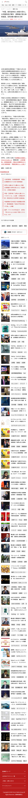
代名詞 (18, 551)
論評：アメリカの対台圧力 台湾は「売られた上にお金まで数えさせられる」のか (14, 212)
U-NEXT (13, 635)
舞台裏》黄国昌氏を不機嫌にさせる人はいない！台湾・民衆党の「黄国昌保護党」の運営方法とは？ (18, 619)
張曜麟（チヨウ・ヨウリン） (16, 19)
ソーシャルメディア (16, 698)
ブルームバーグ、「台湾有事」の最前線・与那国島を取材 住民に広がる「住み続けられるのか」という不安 (18, 557)
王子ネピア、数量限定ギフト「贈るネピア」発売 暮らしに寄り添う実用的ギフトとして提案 (18, 756)
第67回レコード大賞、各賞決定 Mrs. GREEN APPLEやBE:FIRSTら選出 (18, 578)
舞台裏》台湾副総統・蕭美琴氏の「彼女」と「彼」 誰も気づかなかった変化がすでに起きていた (18, 546)
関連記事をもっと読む (18, 164)
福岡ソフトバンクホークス (18, 572)
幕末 (25, 258)
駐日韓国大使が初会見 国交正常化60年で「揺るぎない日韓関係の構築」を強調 (18, 682)
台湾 (19, 342)
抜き (21, 258)
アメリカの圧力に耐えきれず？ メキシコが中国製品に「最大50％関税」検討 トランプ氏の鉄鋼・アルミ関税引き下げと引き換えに (18, 504)
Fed (24, 373)
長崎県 (13, 656)
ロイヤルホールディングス (18, 425)
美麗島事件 (24, 446)
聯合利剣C (14, 226)
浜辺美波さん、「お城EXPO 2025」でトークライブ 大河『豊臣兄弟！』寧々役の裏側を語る (18, 431)
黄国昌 (13, 624)
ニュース (8, 9)
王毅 (21, 247)
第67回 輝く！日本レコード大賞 (19, 583)
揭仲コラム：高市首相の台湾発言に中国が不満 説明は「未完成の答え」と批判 (18, 295)
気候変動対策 (20, 677)
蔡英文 (23, 551)
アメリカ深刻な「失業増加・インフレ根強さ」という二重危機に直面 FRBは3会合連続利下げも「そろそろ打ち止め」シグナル (18, 368)
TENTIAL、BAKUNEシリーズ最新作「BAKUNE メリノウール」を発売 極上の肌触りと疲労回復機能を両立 (18, 347)
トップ (2, 9)
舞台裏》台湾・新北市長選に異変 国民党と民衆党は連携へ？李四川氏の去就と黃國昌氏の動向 (18, 536)
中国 (23, 342)
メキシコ (13, 509)
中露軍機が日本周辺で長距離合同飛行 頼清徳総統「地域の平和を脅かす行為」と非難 (14, 204)
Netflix (13, 708)
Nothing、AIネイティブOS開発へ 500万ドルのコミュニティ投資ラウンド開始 (19, 609)
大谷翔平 (20, 268)
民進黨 (18, 446)
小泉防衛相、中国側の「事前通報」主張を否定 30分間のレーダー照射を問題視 (18, 588)
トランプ (22, 383)
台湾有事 (20, 562)
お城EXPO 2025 (15, 436)
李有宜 (18, 624)
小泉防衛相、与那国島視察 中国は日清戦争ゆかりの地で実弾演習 (13, 162)
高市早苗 (13, 300)
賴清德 (13, 446)
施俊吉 (18, 362)
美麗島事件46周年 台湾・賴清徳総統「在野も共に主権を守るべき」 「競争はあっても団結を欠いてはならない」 (19, 441)
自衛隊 (25, 562)
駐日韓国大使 (18, 687)
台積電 (13, 362)
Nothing (13, 331)
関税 (23, 509)
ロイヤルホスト (15, 645)
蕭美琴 (13, 551)
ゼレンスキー (14, 383)
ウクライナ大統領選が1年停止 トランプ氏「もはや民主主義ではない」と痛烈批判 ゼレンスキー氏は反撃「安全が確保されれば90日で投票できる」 (19, 378)
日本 (19, 279)
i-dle (26, 635)
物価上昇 (19, 750)
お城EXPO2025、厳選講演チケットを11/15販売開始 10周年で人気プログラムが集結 (19, 452)
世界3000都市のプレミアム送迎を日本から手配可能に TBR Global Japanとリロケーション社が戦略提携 (18, 316)
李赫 (12, 687)
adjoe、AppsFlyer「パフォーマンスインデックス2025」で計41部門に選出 (18, 714)
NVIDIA (19, 530)
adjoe (12, 719)
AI (18, 614)
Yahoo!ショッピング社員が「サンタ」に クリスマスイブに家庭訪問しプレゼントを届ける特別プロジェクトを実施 (18, 661)
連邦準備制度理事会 (16, 373)
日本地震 (13, 404)
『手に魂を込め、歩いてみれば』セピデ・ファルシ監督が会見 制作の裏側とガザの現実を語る (18, 473)
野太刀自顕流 (14, 258)
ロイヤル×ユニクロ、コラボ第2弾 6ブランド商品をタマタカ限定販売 (18, 420)
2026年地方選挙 (21, 541)
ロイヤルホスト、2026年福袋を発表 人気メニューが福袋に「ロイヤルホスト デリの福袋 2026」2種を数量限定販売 (18, 640)
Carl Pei (22, 614)
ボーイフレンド (21, 708)
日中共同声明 (21, 300)
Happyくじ (24, 310)
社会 (6, 5)
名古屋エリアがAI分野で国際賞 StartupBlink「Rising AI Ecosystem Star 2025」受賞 (18, 284)
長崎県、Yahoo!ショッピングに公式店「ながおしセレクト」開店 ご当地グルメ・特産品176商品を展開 (18, 651)
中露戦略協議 (14, 247)
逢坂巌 (25, 698)
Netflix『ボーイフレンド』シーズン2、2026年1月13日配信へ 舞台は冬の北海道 (18, 703)
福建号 (21, 226)
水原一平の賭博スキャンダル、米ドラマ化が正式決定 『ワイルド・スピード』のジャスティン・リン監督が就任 (18, 263)
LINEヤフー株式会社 (16, 666)
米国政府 (13, 279)
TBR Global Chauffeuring (18, 321)
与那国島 (13, 562)
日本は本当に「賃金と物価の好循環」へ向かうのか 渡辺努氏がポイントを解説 (18, 745)
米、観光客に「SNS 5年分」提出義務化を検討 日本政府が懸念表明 (19, 274)
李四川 (13, 541)
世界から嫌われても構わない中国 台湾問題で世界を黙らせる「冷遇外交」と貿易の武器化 (14, 187)
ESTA (23, 279)
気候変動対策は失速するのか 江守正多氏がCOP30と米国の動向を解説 (19, 672)
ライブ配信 (20, 635)
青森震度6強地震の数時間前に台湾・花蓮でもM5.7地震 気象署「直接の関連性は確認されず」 (18, 399)
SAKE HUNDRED (15, 604)
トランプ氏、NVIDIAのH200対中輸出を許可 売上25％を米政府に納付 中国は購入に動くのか (19, 525)
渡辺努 (13, 750)
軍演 (25, 226)
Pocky (20, 520)
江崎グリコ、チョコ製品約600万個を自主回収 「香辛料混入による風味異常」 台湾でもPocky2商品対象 (19, 515)
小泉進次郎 (19, 499)
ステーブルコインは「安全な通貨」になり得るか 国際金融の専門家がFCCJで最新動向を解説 (18, 389)
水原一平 (13, 268)
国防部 (8, 226)
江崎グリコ (14, 520)
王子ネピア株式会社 (16, 740)
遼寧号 (3, 226)
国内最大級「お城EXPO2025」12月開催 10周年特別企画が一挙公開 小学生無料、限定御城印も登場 (18, 462)
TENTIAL (13, 352)
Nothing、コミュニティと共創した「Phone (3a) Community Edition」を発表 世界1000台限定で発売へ (19, 326)
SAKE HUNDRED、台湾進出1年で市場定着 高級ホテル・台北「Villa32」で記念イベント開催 (18, 598)
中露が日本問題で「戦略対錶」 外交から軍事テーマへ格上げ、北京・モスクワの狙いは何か (19, 242)
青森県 (21, 488)
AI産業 (23, 362)
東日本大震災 (14, 488)
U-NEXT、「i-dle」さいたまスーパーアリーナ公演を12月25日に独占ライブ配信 (18, 630)
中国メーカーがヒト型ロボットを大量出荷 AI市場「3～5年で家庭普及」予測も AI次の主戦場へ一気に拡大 (18, 410)
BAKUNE (20, 352)
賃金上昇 (25, 750)
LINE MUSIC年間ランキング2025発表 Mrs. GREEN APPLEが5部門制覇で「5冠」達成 (18, 724)
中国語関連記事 (4, 172)
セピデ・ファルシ (16, 478)
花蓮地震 (20, 404)
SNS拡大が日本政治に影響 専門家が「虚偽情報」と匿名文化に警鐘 (18, 693)
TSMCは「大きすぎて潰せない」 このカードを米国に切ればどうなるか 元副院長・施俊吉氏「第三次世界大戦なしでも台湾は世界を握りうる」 (18, 357)
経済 (10, 5)
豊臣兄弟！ (24, 436)
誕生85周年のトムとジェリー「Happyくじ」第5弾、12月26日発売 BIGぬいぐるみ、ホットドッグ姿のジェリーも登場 (19, 305)
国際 (13, 5)
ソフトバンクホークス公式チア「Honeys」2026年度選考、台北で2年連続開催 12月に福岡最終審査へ (19, 567)
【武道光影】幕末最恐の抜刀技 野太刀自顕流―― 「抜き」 (19, 253)
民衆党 (23, 624)
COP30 (13, 677)
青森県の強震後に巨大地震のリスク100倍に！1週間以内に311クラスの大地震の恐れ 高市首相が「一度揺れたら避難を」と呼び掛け (19, 483)
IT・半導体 (18, 5)
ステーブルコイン (16, 394)
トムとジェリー (15, 310)
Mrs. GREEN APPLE (16, 729)
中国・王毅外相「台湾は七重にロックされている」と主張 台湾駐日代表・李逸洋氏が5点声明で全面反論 (14, 195)
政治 (3, 5)
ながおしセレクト (21, 656)
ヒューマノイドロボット (17, 415)
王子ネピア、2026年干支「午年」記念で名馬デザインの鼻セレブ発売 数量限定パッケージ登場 (18, 735)
